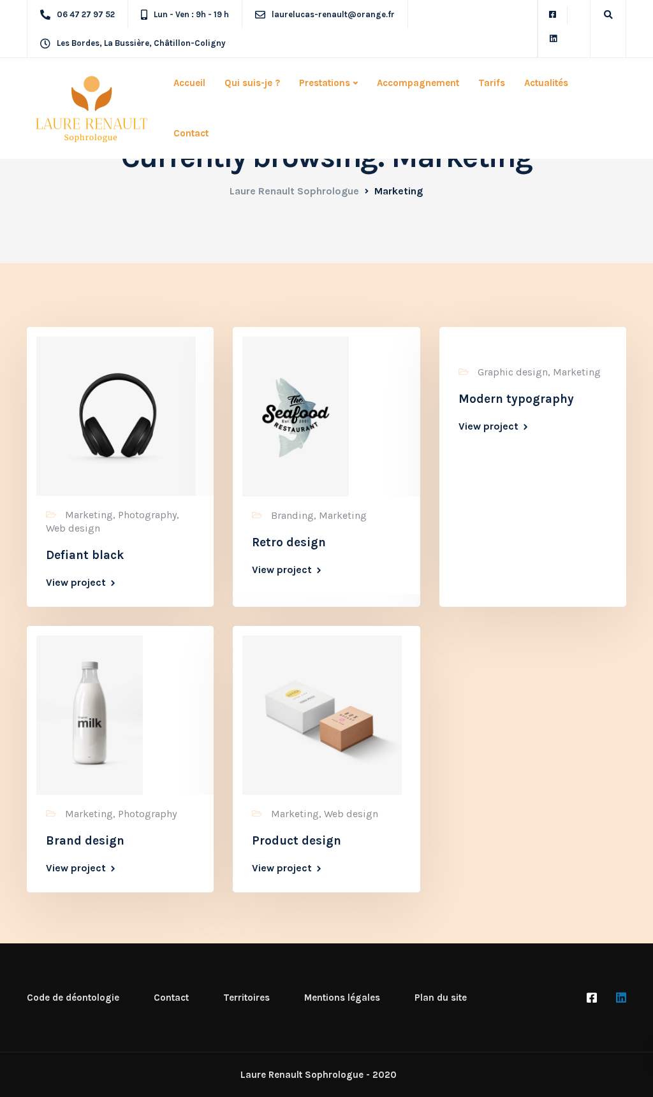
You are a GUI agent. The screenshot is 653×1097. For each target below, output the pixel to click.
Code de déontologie (73, 997)
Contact (191, 133)
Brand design (85, 841)
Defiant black (85, 555)
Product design (296, 841)
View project (76, 583)
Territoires (246, 997)
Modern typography (516, 399)
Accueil (189, 83)
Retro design (289, 542)
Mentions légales (342, 997)
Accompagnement (418, 83)
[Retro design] (295, 415)
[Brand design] (89, 714)
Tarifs (491, 83)
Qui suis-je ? (252, 83)
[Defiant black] (116, 415)
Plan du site (441, 997)
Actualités (546, 83)
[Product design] (322, 714)
